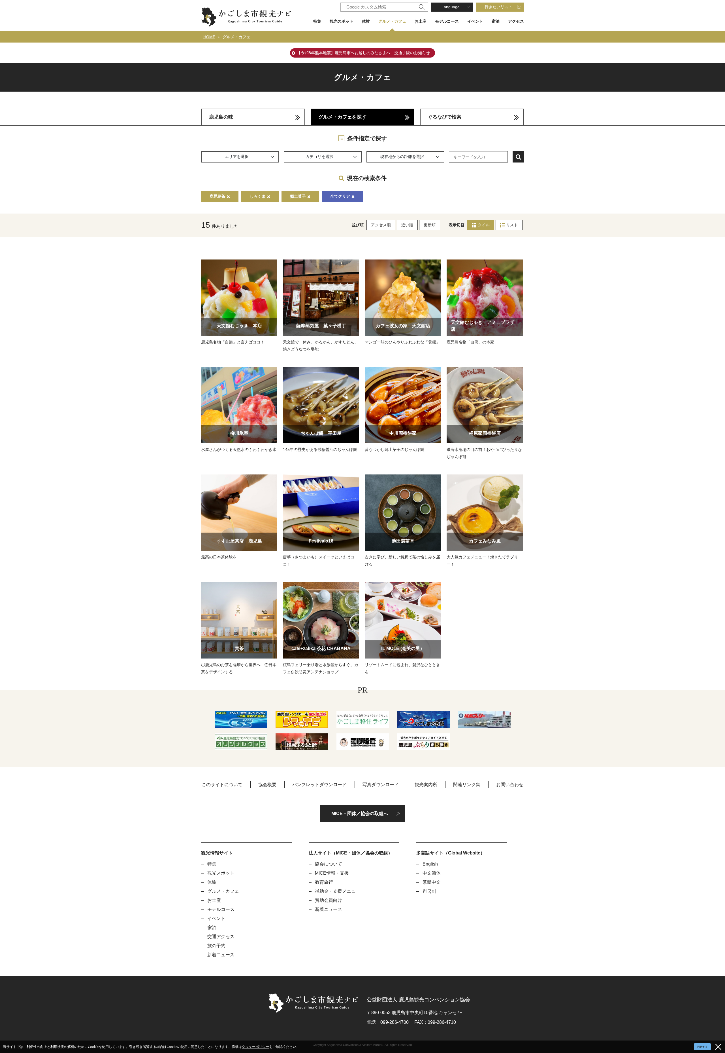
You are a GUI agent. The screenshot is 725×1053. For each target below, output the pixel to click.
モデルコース (447, 21)
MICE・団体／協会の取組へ (359, 813)
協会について (328, 864)
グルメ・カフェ (392, 21)
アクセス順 (381, 225)
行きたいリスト (498, 7)
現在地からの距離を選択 (402, 156)
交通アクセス (220, 936)
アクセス (516, 21)
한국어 (429, 891)
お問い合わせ (509, 784)
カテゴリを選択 (319, 156)
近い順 (407, 225)
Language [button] (451, 7)
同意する (702, 1046)
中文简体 (432, 873)
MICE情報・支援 (332, 873)
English (430, 864)
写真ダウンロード (380, 784)
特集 (317, 21)
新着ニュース (220, 954)
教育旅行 (324, 882)
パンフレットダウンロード (319, 784)
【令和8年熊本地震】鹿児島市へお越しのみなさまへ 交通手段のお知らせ (363, 52)
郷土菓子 (298, 196)
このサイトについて (222, 784)
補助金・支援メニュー (337, 891)
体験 (366, 21)
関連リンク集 (466, 784)
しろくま (258, 196)
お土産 (421, 21)
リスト (512, 225)
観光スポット (341, 21)
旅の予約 (216, 945)
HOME (209, 37)
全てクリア (340, 196)
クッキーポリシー (255, 1046)
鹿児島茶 (217, 196)
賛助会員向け (328, 900)
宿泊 (496, 21)
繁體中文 (432, 882)
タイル (484, 225)
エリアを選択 (237, 156)
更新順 (430, 225)
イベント (475, 21)
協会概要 (267, 784)
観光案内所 (426, 784)
